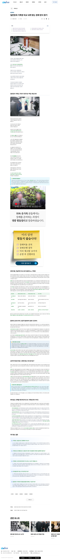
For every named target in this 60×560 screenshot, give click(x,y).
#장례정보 (12, 12)
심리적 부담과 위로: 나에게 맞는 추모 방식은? (37, 29)
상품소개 (21, 2)
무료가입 (30, 557)
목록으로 (30, 499)
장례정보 (33, 2)
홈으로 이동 (37, 557)
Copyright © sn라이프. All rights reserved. (7, 557)
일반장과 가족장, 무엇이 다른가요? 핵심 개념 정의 (19, 28)
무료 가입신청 (55, 2)
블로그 (45, 2)
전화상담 (22, 557)
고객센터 (39, 2)
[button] (49, 527)
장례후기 (27, 2)
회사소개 (14, 2)
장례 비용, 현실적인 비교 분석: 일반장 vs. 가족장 (38, 28)
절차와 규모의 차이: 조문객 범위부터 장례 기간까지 (19, 29)
